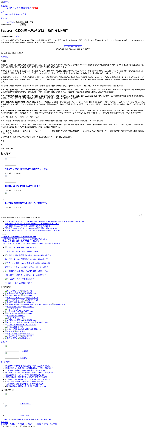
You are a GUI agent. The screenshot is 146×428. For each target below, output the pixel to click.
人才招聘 (13, 424)
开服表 (28, 8)
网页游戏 (47, 419)
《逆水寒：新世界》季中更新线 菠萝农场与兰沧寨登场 (26, 370)
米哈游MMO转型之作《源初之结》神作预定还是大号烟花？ (28, 366)
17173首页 (5, 419)
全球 (7, 8)
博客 (38, 419)
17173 (3, 22)
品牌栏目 (4, 342)
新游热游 (4, 6)
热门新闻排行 (6, 362)
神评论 (18, 36)
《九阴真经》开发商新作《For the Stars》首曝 (18, 237)
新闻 (10, 419)
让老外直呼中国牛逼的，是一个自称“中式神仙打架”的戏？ (28, 379)
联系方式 (37, 424)
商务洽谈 (29, 424)
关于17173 (5, 424)
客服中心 (45, 424)
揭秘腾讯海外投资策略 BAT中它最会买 (22, 186)
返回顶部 (4, 422)
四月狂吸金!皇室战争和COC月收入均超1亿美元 (26, 203)
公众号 (23, 14)
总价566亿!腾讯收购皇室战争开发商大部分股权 (26, 169)
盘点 (18, 8)
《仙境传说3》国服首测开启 (11, 239)
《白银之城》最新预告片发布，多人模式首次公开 (25, 384)
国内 (10, 8)
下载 (42, 419)
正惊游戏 (17, 14)
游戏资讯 (10, 22)
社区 (30, 419)
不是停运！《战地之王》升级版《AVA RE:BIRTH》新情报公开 (29, 373)
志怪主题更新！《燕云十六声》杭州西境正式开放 (25, 375)
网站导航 (53, 424)
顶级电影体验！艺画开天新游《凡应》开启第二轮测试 (26, 377)
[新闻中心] (5, 2)
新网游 (15, 419)
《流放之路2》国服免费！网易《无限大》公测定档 (20, 241)
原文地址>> (5, 57)
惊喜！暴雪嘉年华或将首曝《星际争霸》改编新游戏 (25, 382)
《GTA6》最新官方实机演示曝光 (34, 239)
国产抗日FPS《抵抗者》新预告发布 (46, 243)
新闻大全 (4, 18)
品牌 (2, 12)
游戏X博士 (9, 14)
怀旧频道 (35, 8)
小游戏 (26, 419)
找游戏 (20, 419)
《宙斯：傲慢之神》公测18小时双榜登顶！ (17, 243)
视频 (34, 419)
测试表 (23, 8)
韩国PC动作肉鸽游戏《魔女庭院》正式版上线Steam (26, 386)
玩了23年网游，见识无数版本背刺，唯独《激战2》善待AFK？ (29, 368)
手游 (14, 8)
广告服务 (21, 424)
